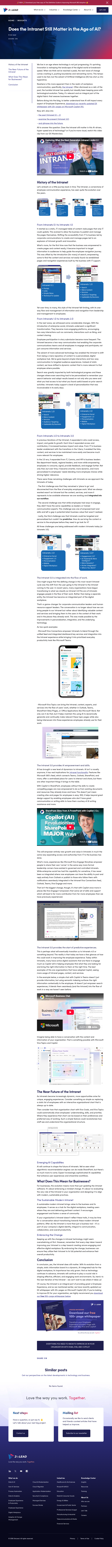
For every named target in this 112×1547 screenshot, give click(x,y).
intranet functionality (78, 772)
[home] (11, 10)
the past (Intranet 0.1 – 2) (49, 115)
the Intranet (67, 87)
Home (11, 21)
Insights (22, 21)
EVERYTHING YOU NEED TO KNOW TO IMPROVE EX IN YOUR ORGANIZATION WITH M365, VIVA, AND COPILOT (70, 1345)
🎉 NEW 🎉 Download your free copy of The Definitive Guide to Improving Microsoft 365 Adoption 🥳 (52, 3)
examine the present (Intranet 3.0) (53, 119)
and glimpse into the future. (50, 123)
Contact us (20, 1433)
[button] (40, 10)
